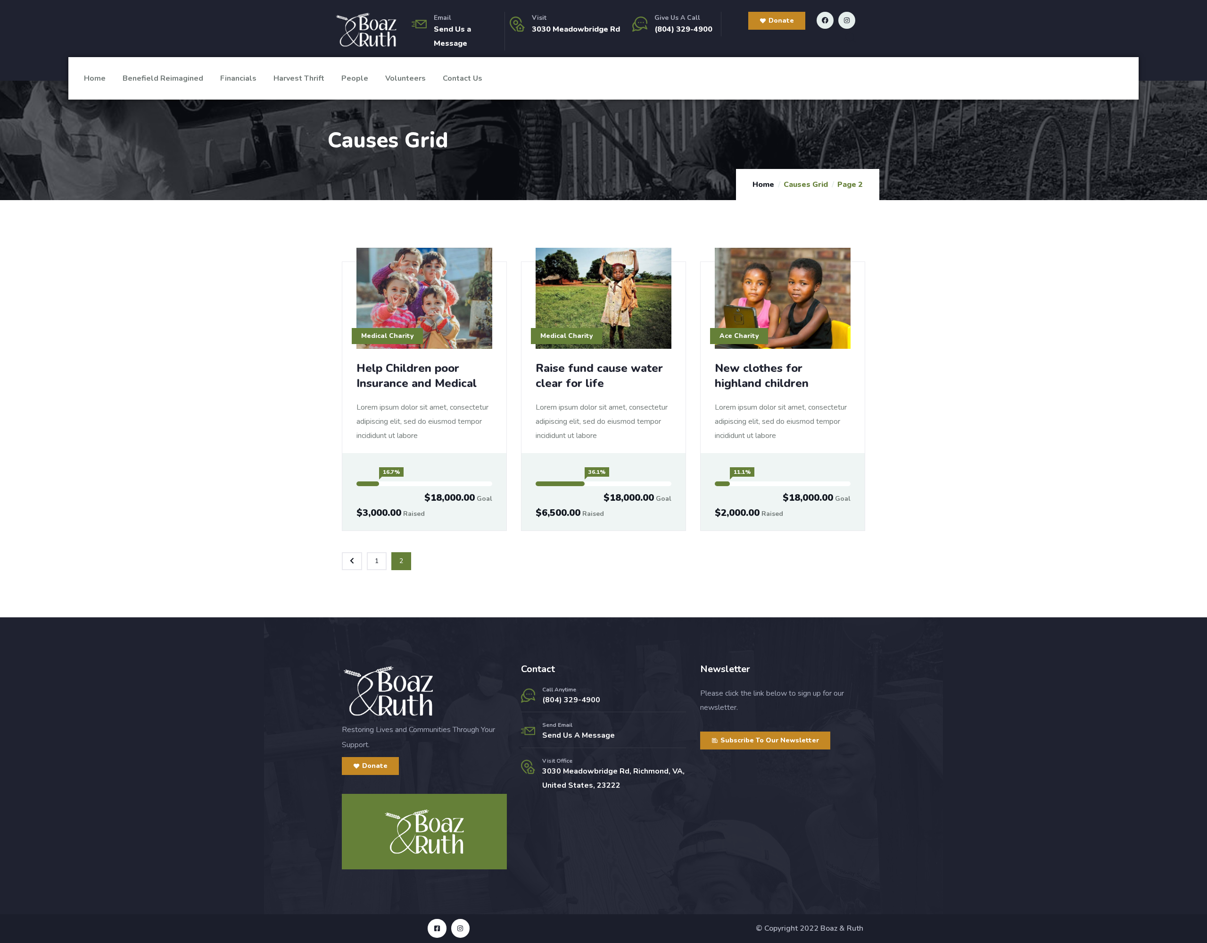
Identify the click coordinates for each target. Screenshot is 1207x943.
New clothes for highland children (762, 376)
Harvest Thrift (298, 78)
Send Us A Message (578, 735)
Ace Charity (739, 335)
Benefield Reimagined (163, 78)
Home (95, 78)
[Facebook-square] (437, 928)
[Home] (366, 30)
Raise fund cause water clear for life (599, 376)
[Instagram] (846, 20)
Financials (238, 78)
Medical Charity (387, 335)
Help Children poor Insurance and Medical (416, 376)
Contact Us (462, 78)
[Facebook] (825, 20)
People (354, 78)
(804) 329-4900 (683, 29)
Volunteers (405, 78)
